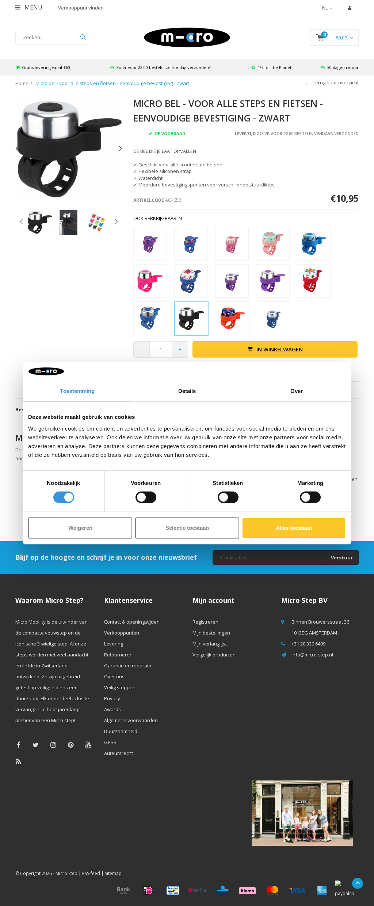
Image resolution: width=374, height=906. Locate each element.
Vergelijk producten (214, 654)
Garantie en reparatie (128, 665)
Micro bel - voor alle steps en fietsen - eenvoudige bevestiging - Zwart (112, 83)
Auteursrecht (118, 753)
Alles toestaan (294, 528)
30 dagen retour (343, 67)
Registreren (205, 621)
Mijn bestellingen (211, 632)
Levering (113, 643)
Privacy (112, 698)
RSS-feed (91, 873)
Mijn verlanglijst (209, 643)
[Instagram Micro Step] (53, 745)
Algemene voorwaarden (131, 720)
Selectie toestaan (187, 528)
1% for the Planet (274, 67)
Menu (32, 7)
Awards (112, 709)
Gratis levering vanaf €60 (46, 67)
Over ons (114, 676)
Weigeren (80, 528)
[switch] (146, 497)
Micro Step (66, 873)
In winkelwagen (279, 349)
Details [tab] (187, 391)
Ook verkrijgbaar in (157, 218)
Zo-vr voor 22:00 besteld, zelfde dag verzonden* (163, 67)
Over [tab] (296, 391)
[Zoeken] (82, 37)
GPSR (110, 742)
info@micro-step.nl (312, 654)
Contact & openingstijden (132, 621)
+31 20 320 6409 (308, 643)
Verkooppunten (121, 632)
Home (21, 83)
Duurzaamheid (120, 731)
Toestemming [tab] (77, 391)
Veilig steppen (120, 687)
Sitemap (113, 873)
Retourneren (118, 654)
